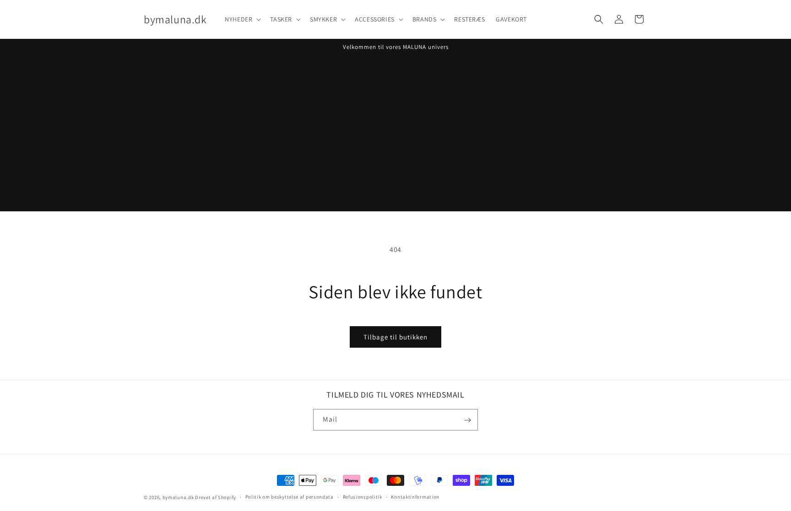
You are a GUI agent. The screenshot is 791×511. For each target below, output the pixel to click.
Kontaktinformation (415, 497)
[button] (242, 19)
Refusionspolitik (362, 497)
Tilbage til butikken (395, 337)
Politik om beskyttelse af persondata (289, 497)
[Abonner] (467, 420)
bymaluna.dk (178, 497)
